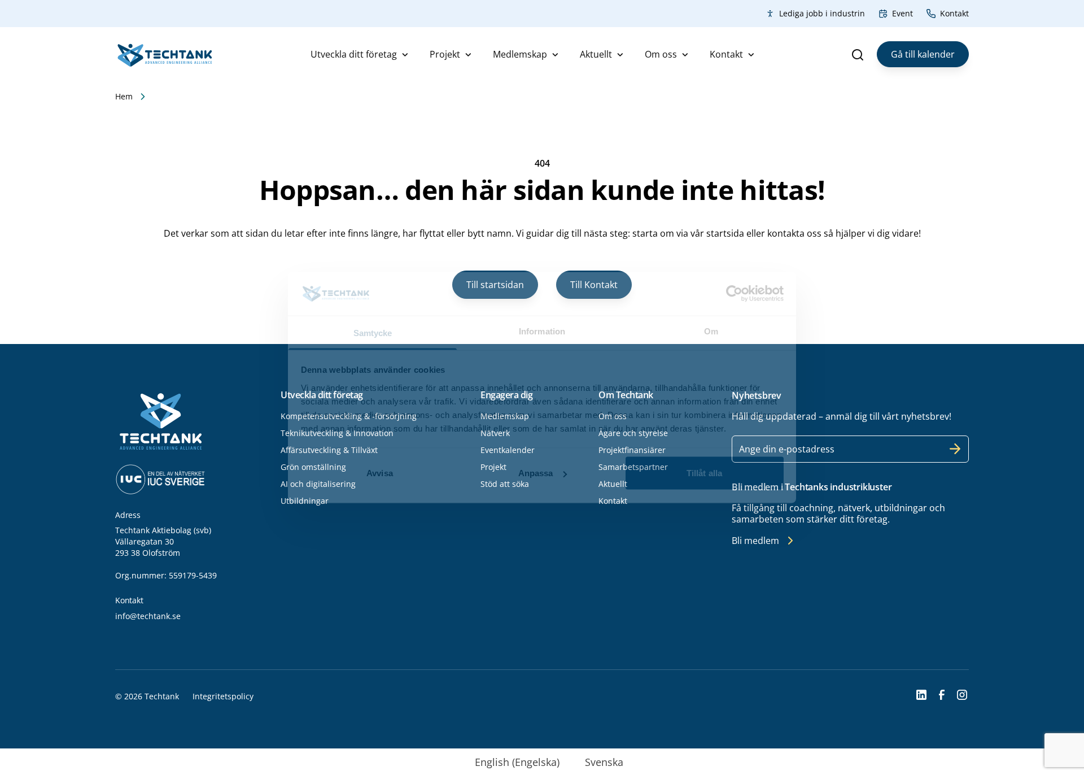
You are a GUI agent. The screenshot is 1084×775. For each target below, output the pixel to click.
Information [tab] (542, 331)
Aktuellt (596, 54)
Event (902, 13)
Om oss (661, 54)
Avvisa (379, 473)
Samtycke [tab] (372, 332)
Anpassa (535, 473)
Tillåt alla (704, 473)
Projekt (445, 54)
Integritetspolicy (223, 696)
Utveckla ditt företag (354, 54)
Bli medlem (755, 540)
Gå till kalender (923, 54)
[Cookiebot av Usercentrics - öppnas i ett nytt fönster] (734, 293)
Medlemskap (520, 54)
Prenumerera (955, 449)
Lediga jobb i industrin (822, 13)
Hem (124, 96)
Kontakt (954, 13)
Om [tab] (711, 331)
